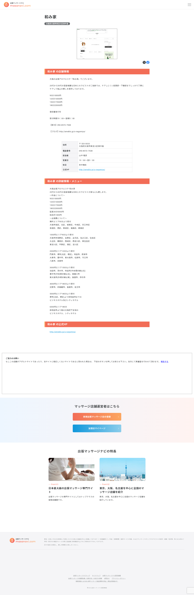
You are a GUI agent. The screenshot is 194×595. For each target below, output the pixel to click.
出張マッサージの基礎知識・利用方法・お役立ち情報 (85, 578)
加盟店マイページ (97, 428)
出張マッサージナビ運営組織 (112, 575)
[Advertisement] (97, 378)
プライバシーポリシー (119, 578)
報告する (165, 362)
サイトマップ (96, 575)
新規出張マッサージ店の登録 (97, 417)
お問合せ (107, 578)
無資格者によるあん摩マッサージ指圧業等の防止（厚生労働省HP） (97, 581)
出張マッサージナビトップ (81, 575)
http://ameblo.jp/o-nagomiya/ (92, 170)
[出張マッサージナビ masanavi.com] (22, 540)
